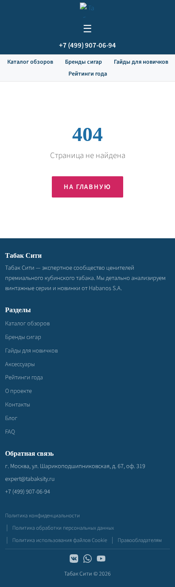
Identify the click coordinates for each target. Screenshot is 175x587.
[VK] (74, 560)
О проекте (18, 391)
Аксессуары (20, 364)
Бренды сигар (83, 62)
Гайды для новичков (141, 62)
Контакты (17, 404)
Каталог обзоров (30, 62)
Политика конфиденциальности (42, 515)
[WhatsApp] (87, 560)
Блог (11, 418)
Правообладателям (140, 540)
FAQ (10, 431)
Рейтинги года (87, 74)
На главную (87, 187)
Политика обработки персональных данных (63, 528)
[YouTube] (101, 560)
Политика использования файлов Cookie (59, 540)
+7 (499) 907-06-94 (87, 45)
